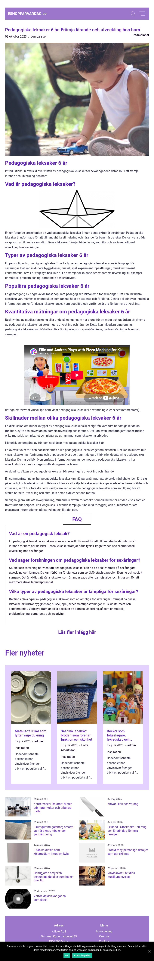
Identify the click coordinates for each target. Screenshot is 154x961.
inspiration (22, 748)
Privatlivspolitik (82, 955)
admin (38, 741)
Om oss (104, 936)
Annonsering (104, 931)
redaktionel (141, 35)
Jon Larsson (39, 36)
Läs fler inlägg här (77, 632)
